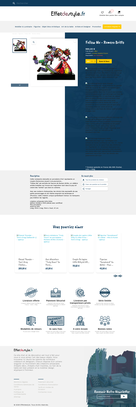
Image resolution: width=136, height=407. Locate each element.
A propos (17, 389)
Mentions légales (21, 382)
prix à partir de (28, 260)
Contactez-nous (45, 392)
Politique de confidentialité (20, 393)
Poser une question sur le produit (95, 184)
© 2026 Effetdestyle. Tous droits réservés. (31, 405)
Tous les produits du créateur (94, 180)
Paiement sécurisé (45, 382)
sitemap (17, 397)
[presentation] (115, 276)
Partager (88, 189)
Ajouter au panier (104, 61)
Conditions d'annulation (48, 385)
